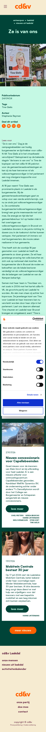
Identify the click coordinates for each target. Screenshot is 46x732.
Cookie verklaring (30, 725)
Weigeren (23, 411)
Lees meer (17, 508)
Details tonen (32, 395)
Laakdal (30, 20)
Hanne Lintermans (31, 518)
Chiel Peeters (17, 515)
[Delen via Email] (14, 126)
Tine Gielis (7, 107)
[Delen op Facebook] (9, 126)
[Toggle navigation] (5, 6)
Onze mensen (10, 660)
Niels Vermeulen (20, 520)
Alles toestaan (23, 403)
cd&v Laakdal (11, 653)
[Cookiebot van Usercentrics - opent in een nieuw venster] (32, 319)
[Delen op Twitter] (4, 126)
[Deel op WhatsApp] (19, 126)
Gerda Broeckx (32, 515)
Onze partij (23, 702)
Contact (23, 711)
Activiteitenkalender (14, 668)
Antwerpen (18, 20)
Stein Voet (34, 520)
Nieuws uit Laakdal (24, 23)
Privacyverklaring (16, 725)
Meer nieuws (23, 630)
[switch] (39, 369)
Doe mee (23, 706)
